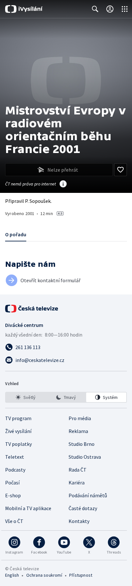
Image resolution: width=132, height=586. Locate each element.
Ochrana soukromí (44, 575)
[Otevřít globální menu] (124, 9)
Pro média (80, 418)
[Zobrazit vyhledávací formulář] (95, 9)
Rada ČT (78, 469)
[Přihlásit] (110, 9)
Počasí (12, 482)
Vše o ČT (14, 521)
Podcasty (15, 469)
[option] (26, 397)
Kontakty (79, 521)
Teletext (14, 457)
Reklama (78, 431)
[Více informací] (63, 184)
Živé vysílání (18, 431)
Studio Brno (82, 444)
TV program (18, 418)
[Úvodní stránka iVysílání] (24, 9)
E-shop (13, 495)
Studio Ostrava (85, 457)
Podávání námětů (88, 495)
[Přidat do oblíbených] (120, 169)
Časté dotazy (83, 508)
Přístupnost (80, 575)
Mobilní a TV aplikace (28, 508)
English (12, 575)
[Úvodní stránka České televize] (32, 308)
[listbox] (66, 397)
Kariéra (77, 482)
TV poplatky (18, 444)
